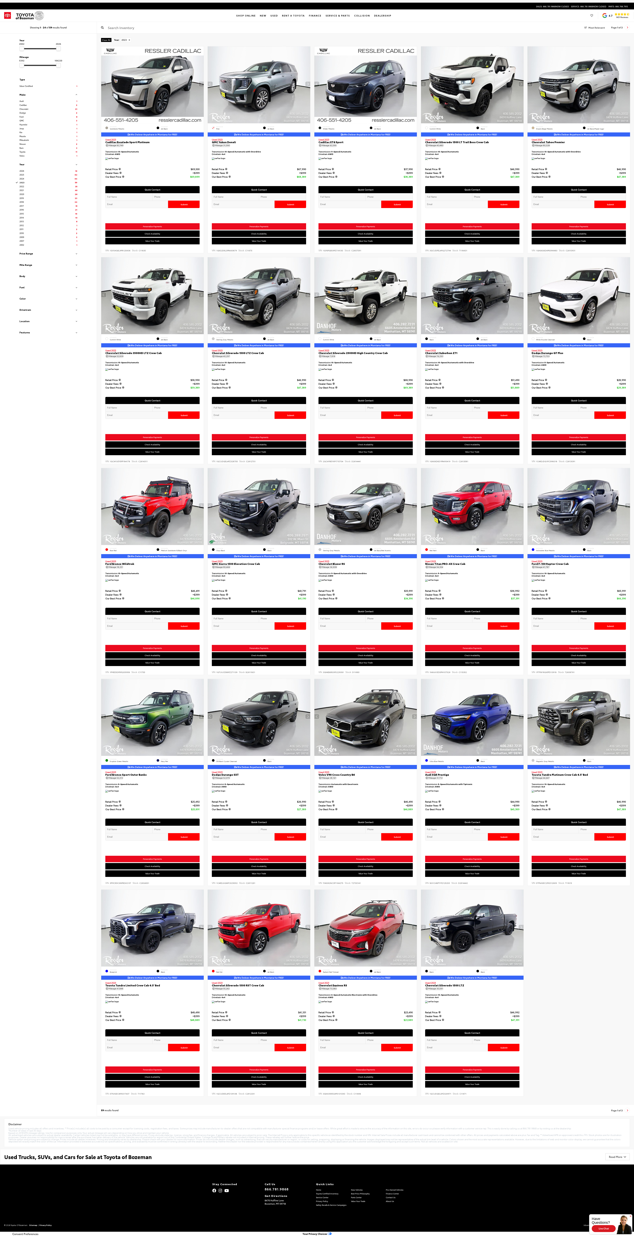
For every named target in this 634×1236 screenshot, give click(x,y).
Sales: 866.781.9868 (552, 6)
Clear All (106, 39)
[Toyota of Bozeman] (29, 15)
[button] (201, 84)
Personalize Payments (152, 226)
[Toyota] (7, 15)
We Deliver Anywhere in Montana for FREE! (153, 134)
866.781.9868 (277, 1189)
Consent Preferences (25, 1234)
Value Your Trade (152, 241)
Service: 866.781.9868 (588, 6)
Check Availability (152, 233)
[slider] (21, 48)
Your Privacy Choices (315, 1234)
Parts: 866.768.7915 (618, 6)
